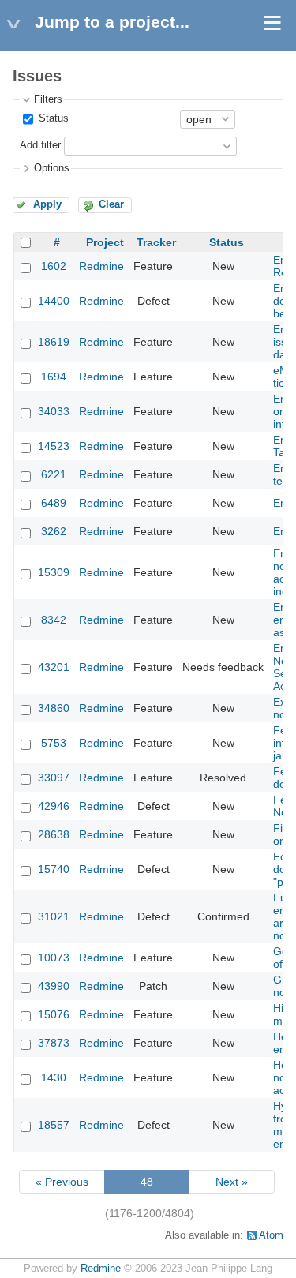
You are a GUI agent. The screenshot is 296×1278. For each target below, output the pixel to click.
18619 (53, 341)
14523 (53, 446)
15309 (53, 572)
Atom (271, 1235)
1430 (53, 1077)
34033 (53, 411)
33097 (53, 777)
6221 (53, 474)
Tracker (156, 242)
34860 (53, 708)
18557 (53, 1125)
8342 (53, 619)
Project (105, 242)
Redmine (101, 266)
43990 (53, 986)
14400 (53, 300)
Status (52, 118)
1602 (53, 266)
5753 (53, 742)
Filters (48, 99)
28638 (53, 834)
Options (51, 168)
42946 (53, 806)
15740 (53, 869)
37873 (53, 1042)
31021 (53, 916)
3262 (53, 531)
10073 (53, 957)
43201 (53, 667)
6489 (53, 503)
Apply (47, 204)
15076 (53, 1014)
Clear (111, 204)
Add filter (40, 145)
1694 (53, 376)
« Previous (62, 1181)
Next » (231, 1181)
